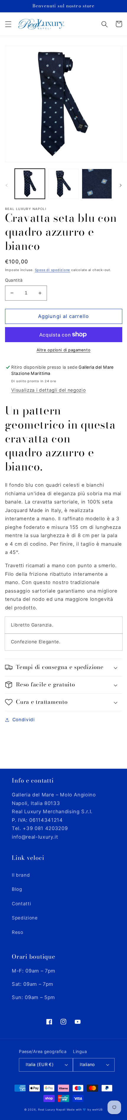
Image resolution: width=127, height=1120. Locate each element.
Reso (17, 932)
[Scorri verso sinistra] (6, 185)
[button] (8, 24)
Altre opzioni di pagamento (63, 349)
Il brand (21, 875)
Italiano (87, 1064)
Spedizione (25, 918)
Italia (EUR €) (39, 1064)
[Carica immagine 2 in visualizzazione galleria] (63, 184)
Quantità (14, 280)
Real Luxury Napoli (52, 1109)
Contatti (21, 903)
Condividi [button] (23, 719)
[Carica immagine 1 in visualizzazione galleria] (30, 184)
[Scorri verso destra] (120, 185)
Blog (17, 889)
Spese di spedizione (52, 270)
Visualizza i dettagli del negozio (48, 390)
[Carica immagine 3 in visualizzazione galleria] (97, 184)
